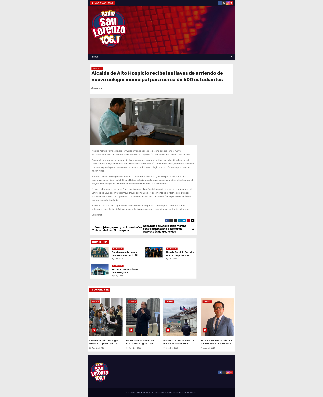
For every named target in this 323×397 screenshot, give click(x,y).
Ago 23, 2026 (118, 258)
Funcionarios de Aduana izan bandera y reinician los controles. (179, 343)
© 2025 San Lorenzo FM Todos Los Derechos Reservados (149, 392)
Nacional (132, 302)
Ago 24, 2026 (98, 348)
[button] (232, 56)
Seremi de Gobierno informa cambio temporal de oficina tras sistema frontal (216, 343)
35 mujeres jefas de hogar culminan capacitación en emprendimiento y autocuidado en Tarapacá (103, 345)
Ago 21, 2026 (171, 258)
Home (95, 57)
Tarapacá (95, 302)
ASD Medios (191, 392)
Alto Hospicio (97, 68)
